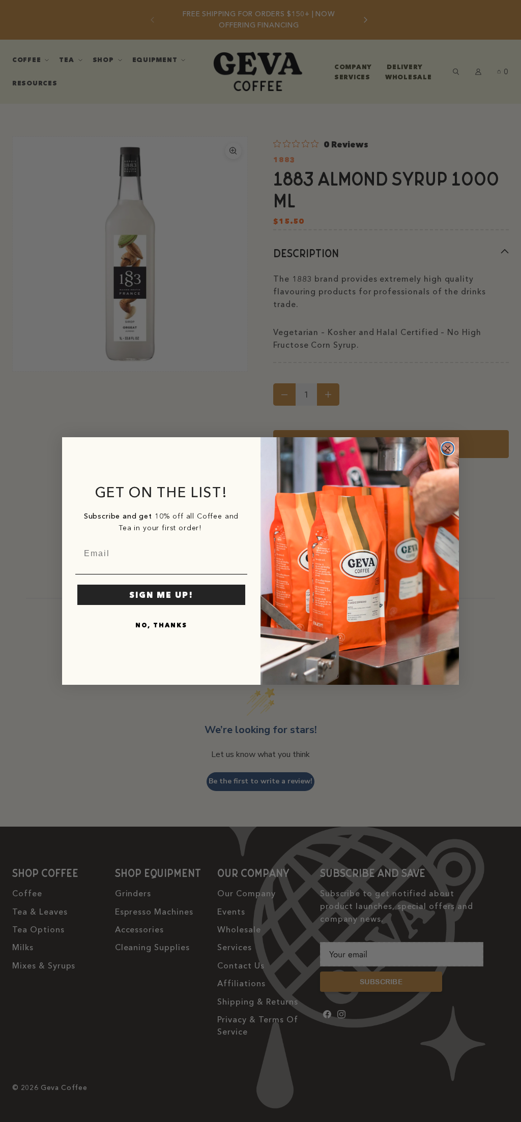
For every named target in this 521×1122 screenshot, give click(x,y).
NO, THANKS (161, 625)
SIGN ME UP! (161, 595)
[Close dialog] (448, 448)
